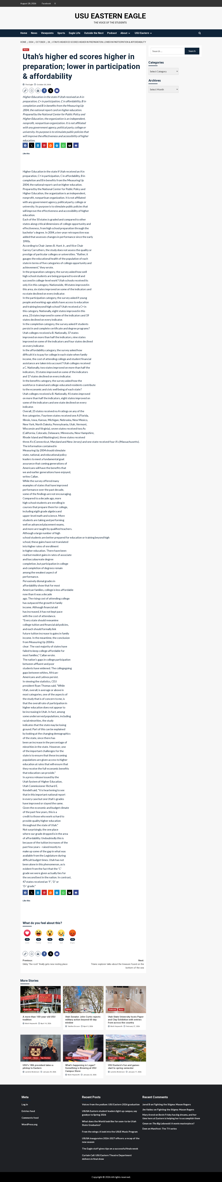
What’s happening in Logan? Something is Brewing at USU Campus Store (80, 1068)
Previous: (45, 962)
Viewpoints (47, 33)
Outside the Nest (93, 33)
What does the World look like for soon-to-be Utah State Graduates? (109, 1123)
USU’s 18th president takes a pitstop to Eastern (38, 1067)
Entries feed (28, 1111)
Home (23, 33)
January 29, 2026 (49, 1072)
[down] (129, 33)
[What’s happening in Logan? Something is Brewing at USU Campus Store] (83, 1048)
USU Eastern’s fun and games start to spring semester (123, 1067)
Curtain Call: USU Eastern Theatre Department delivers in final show (107, 1157)
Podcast (112, 33)
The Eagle (29, 84)
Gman (145, 1123)
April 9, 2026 (88, 1026)
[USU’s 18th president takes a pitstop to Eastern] (40, 1048)
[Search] (200, 33)
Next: (117, 964)
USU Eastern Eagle (110, 16)
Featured (112, 1010)
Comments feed (30, 1117)
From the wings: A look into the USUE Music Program (110, 1131)
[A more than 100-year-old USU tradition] (40, 999)
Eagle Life (74, 33)
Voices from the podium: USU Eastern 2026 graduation (111, 1104)
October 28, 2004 (44, 84)
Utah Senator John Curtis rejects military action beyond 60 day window (82, 1019)
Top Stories (45, 1058)
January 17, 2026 (134, 1072)
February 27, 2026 (133, 1026)
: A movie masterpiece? (173, 1123)
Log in (25, 1104)
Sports (61, 33)
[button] (25, 90)
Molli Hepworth (31, 1023)
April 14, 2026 (46, 1023)
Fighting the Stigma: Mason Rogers (172, 1104)
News (34, 33)
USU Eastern (142, 33)
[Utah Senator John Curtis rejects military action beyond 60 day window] (83, 999)
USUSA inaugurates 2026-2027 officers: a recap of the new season (111, 1140)
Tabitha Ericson (74, 1026)
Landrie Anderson (32, 1072)
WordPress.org (29, 1124)
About (124, 33)
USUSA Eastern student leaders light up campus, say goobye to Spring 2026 (109, 1113)
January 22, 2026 (89, 1075)
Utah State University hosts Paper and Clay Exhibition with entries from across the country (126, 1019)
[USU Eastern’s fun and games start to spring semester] (126, 1048)
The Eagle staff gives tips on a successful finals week (110, 1148)
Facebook (46, 3)
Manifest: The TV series (164, 1128)
